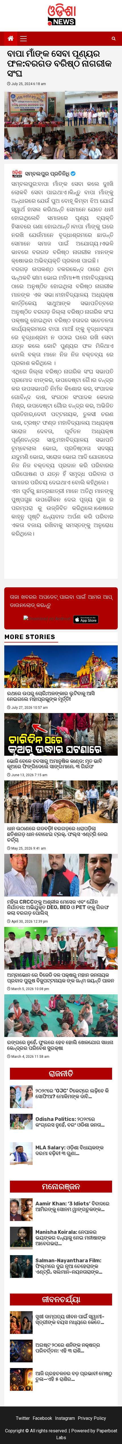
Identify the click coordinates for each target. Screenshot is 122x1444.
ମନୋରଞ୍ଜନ (61, 1186)
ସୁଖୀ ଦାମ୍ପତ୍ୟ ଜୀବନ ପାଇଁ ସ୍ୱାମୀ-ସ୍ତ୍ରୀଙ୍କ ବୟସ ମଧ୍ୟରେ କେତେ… (69, 1319)
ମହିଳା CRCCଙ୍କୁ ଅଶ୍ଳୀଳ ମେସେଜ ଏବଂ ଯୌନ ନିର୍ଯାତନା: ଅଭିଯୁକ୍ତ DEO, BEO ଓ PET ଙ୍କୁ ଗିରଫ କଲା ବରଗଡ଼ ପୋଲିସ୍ (58, 907)
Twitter (23, 1418)
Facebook (42, 1418)
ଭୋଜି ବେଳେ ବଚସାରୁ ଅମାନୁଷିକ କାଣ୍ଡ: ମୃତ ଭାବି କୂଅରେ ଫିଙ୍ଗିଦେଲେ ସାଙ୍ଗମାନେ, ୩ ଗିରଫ (54, 764)
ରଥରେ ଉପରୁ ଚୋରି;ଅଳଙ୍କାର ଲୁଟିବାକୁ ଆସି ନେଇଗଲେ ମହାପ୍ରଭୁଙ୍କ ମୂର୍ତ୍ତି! (51, 696)
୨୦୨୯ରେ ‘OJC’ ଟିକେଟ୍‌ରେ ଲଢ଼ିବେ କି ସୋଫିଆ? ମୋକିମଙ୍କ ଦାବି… (72, 1094)
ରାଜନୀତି (61, 1073)
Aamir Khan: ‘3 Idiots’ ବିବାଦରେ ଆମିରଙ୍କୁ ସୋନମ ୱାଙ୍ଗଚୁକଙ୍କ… (72, 1206)
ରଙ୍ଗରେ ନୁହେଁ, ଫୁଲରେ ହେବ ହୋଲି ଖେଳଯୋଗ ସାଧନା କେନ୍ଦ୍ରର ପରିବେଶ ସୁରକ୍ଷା (60, 1045)
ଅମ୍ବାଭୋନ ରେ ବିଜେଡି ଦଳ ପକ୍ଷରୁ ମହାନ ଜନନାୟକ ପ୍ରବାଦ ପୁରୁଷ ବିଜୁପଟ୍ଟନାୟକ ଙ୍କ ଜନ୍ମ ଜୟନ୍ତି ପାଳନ (60, 978)
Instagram (65, 1418)
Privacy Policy (92, 1418)
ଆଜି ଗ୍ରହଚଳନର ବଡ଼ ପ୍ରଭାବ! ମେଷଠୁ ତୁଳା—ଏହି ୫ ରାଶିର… (73, 1376)
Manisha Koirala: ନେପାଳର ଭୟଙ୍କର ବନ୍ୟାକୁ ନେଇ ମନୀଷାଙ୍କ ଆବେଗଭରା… (70, 1238)
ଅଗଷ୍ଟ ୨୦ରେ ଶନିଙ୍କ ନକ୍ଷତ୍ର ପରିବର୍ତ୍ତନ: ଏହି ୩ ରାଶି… (67, 1348)
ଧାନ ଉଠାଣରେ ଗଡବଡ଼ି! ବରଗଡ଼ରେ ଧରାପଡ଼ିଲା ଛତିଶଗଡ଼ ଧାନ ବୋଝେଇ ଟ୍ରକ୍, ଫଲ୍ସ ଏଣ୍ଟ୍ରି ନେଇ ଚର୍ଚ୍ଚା (57, 834)
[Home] (11, 39)
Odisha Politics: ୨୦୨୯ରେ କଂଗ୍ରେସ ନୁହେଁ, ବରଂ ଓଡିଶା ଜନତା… (70, 1122)
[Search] (113, 38)
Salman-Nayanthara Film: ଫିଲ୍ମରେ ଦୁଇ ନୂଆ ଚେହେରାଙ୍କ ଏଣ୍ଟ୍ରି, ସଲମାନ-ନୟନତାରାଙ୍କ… (68, 1266)
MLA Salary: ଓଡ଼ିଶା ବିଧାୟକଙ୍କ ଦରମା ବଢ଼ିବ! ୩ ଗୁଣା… (69, 1150)
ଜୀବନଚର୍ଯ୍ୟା (61, 1299)
